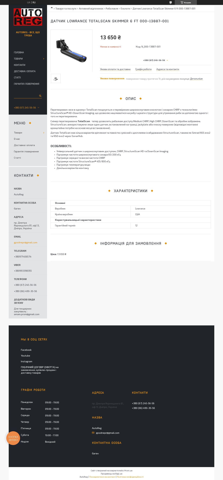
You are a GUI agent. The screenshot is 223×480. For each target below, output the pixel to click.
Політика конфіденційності (130, 476)
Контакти (19, 65)
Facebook (26, 349)
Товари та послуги (65, 8)
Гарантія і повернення (26, 83)
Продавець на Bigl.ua (111, 473)
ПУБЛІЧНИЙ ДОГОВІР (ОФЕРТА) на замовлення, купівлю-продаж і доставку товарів (40, 370)
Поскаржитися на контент (102, 476)
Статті (17, 77)
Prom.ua (128, 470)
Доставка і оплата (25, 71)
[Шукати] (40, 95)
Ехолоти (125, 8)
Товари (18, 58)
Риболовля (112, 8)
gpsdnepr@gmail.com (25, 242)
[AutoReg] (28, 17)
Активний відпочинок (91, 8)
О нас (17, 138)
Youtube (25, 355)
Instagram (26, 361)
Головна (19, 52)
